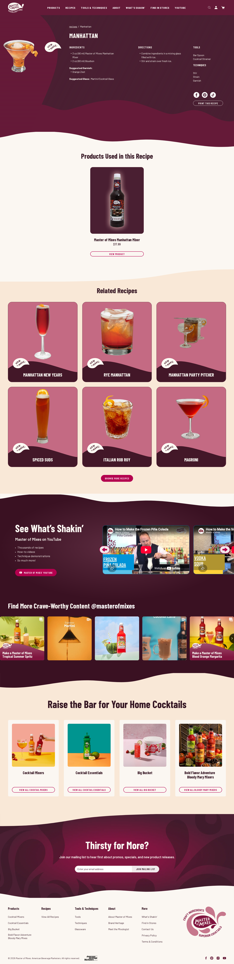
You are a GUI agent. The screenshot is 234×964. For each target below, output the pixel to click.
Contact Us (148, 929)
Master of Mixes (16, 8)
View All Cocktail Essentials (89, 789)
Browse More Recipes (117, 478)
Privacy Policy (149, 935)
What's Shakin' (149, 916)
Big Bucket (14, 929)
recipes (73, 26)
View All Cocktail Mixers (33, 789)
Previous (104, 549)
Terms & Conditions (152, 941)
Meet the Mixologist (118, 929)
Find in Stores (149, 922)
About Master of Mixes (120, 916)
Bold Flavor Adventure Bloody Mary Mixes (19, 936)
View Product (117, 254)
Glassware (80, 929)
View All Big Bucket (145, 789)
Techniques (199, 65)
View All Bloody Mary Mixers (200, 789)
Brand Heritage (116, 922)
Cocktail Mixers (16, 916)
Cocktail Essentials (18, 922)
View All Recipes (50, 916)
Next (225, 549)
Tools (196, 47)
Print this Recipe (208, 103)
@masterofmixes (113, 606)
